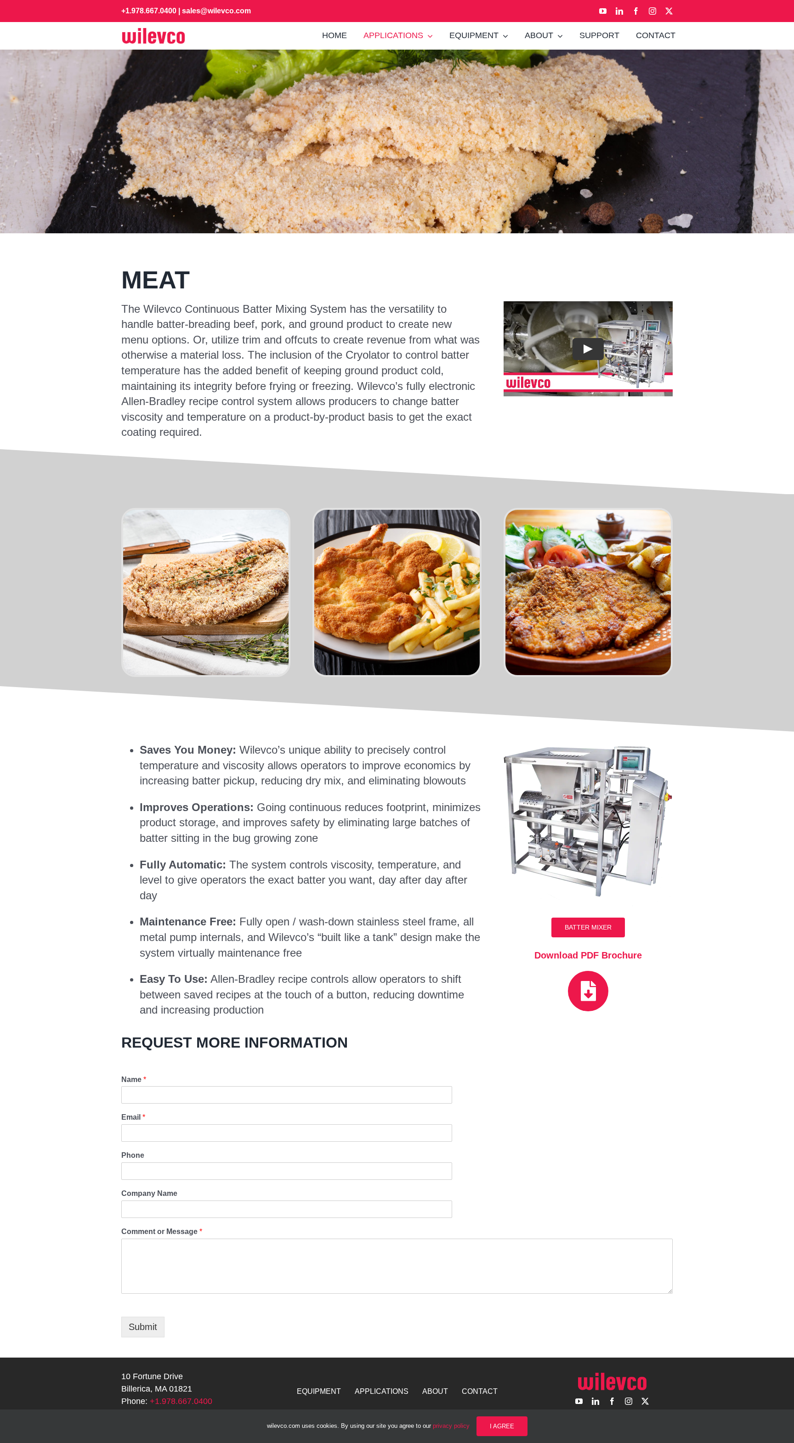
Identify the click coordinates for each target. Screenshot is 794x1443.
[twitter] (669, 11)
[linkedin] (619, 11)
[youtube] (603, 11)
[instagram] (652, 11)
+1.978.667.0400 (148, 11)
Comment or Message (161, 1231)
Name (133, 1079)
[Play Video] (588, 349)
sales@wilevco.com (216, 11)
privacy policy (451, 1425)
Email (133, 1117)
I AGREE (502, 1426)
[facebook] (636, 11)
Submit (143, 1327)
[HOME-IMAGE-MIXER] (588, 742)
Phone (132, 1155)
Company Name (149, 1193)
